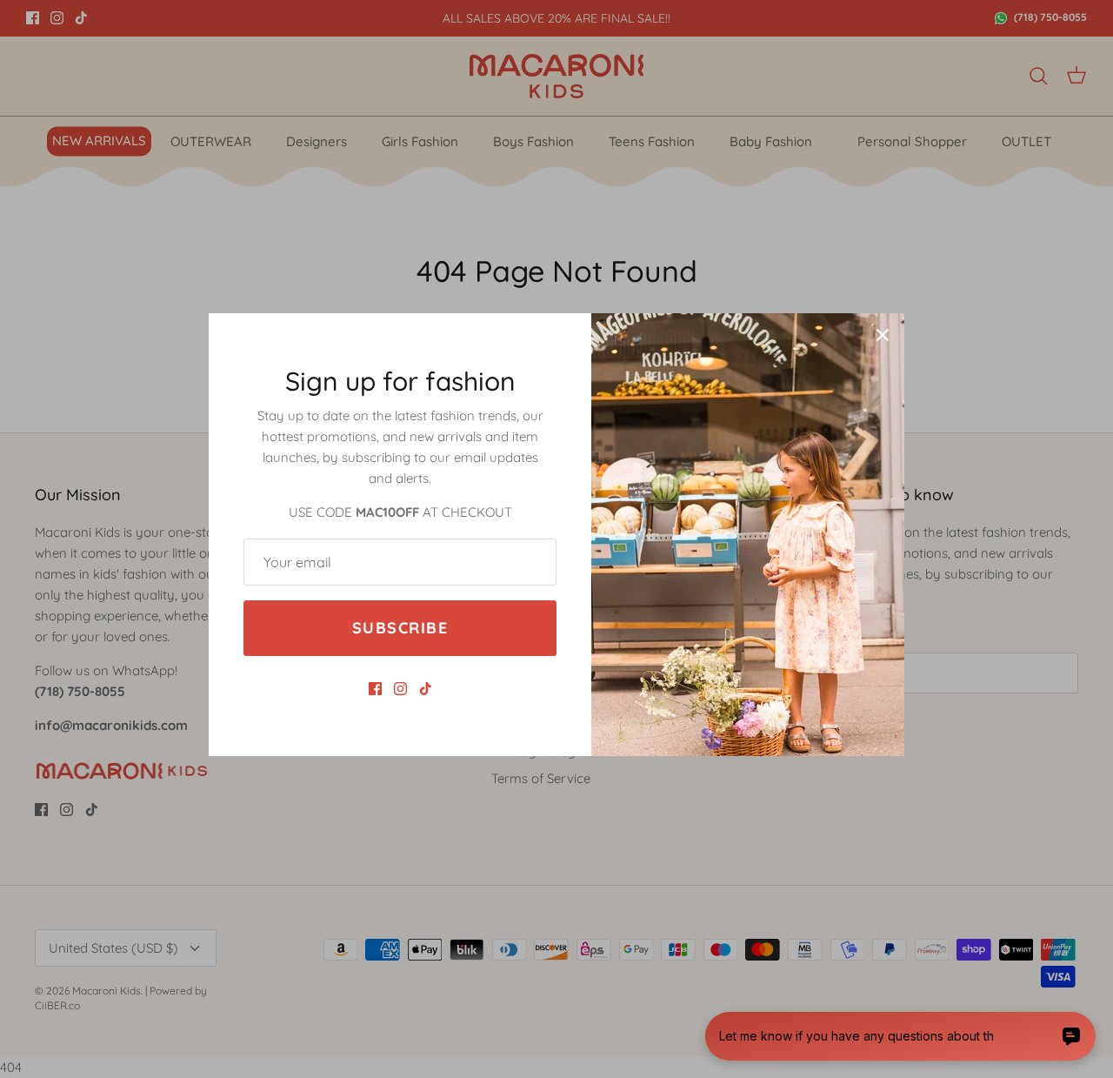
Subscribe (400, 628)
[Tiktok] (425, 688)
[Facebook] (375, 688)
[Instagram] (400, 688)
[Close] (882, 335)
